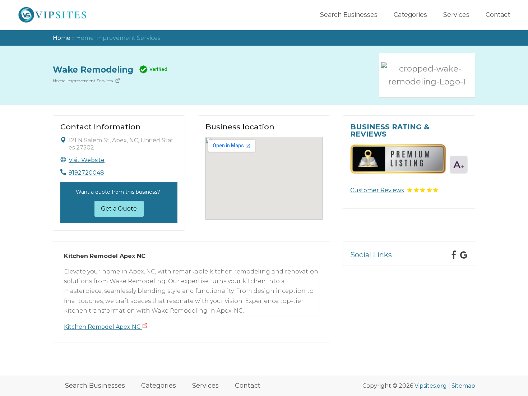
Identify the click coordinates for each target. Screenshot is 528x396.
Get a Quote (119, 208)
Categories (410, 14)
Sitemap (463, 385)
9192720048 (86, 172)
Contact (498, 14)
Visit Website (87, 160)
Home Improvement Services (118, 37)
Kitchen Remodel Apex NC (103, 326)
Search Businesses (349, 14)
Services (456, 14)
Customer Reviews (377, 190)
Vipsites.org (430, 385)
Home (61, 37)
